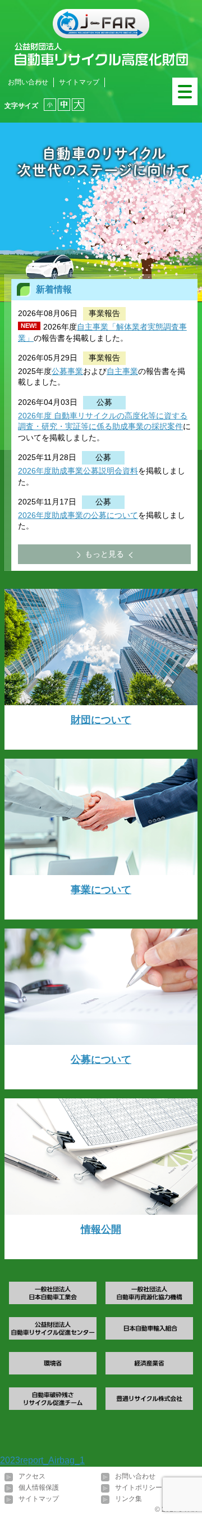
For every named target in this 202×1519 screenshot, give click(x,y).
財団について (101, 719)
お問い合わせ (28, 82)
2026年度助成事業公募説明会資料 (78, 470)
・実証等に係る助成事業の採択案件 (120, 426)
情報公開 (101, 1229)
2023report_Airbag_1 (42, 1460)
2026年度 (35, 415)
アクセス (32, 1476)
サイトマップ (79, 82)
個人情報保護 (39, 1487)
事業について (101, 889)
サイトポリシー (138, 1487)
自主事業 (122, 371)
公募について (101, 1059)
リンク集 (128, 1499)
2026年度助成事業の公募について (78, 515)
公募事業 (67, 371)
